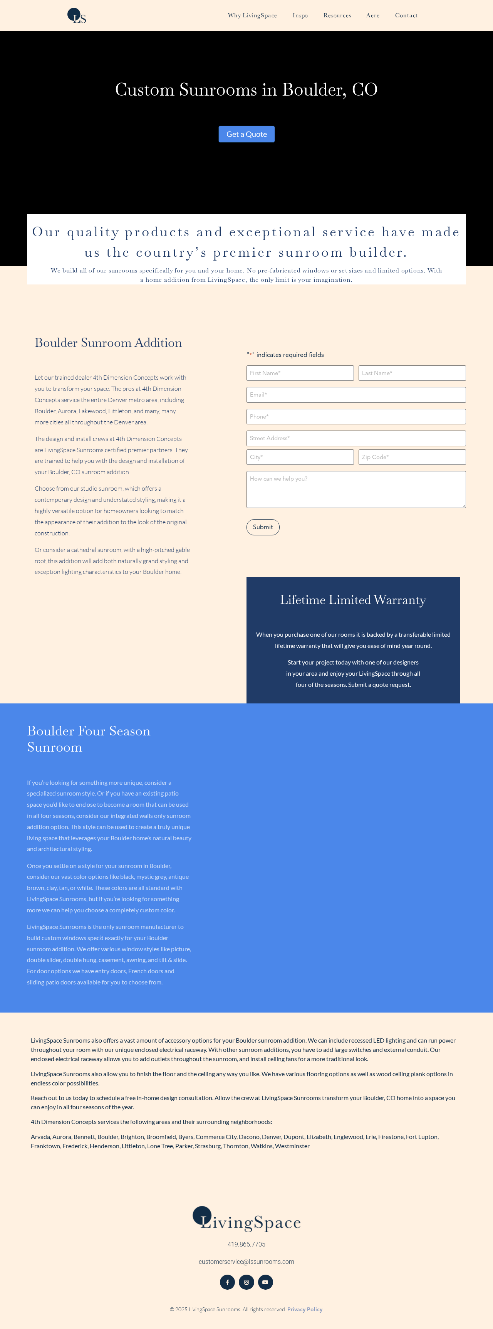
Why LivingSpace (252, 15)
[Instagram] (246, 1282)
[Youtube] (265, 1282)
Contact (406, 15)
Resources (337, 15)
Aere (372, 15)
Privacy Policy (304, 1309)
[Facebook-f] (227, 1282)
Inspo (300, 15)
